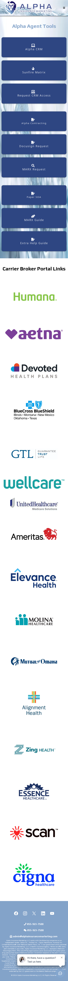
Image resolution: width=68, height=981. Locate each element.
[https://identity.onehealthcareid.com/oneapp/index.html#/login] (34, 504)
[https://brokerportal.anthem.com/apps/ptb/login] (34, 578)
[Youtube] (52, 913)
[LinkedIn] (43, 913)
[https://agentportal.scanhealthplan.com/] (34, 833)
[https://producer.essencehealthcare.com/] (34, 791)
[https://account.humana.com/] (34, 296)
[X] (34, 913)
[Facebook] (16, 913)
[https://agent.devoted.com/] (34, 370)
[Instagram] (25, 913)
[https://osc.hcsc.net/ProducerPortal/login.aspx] (34, 410)
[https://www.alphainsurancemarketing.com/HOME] (28, 8)
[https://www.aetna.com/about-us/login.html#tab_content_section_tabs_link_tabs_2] (34, 333)
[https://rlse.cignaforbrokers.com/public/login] (34, 874)
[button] (64, 8)
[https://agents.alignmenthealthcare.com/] (34, 703)
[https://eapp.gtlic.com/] (34, 454)
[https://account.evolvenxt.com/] (34, 749)
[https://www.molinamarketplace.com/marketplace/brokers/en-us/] (34, 619)
